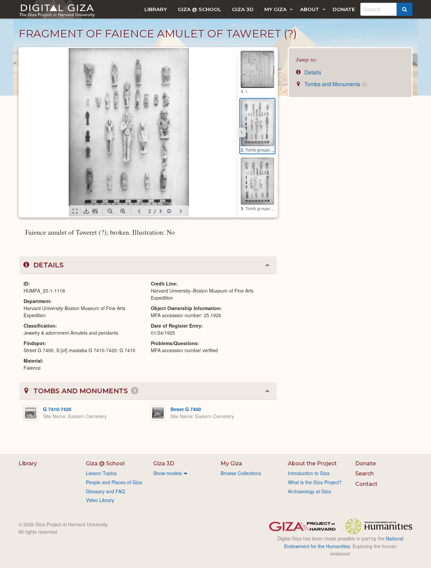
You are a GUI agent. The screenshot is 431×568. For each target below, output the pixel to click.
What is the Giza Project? (315, 482)
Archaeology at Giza (309, 491)
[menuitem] (155, 9)
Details (312, 72)
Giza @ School (199, 9)
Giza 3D (243, 9)
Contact (366, 484)
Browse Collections (241, 473)
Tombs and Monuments (334, 84)
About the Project (312, 463)
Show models (167, 473)
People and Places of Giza (114, 482)
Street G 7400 (185, 409)
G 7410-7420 (57, 409)
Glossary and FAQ (105, 491)
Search (364, 473)
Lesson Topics (101, 473)
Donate (344, 9)
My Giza (275, 9)
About (309, 9)
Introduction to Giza (309, 473)
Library (155, 9)
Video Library (100, 500)
